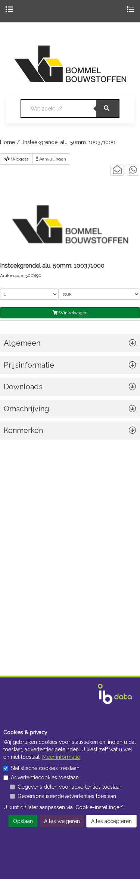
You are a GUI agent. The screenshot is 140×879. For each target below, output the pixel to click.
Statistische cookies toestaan (45, 768)
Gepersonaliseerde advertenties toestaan (67, 796)
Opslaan (23, 821)
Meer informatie (61, 757)
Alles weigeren (62, 821)
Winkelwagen (73, 312)
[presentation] (70, 411)
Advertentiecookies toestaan (45, 777)
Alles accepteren (111, 821)
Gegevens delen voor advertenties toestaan (70, 787)
